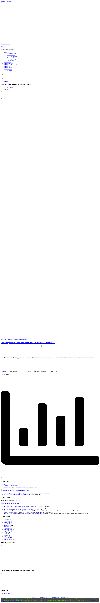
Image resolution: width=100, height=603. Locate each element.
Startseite (6, 87)
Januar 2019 (7, 524)
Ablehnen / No (6, 601)
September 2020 (8, 519)
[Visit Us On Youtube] (50, 597)
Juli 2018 (6, 532)
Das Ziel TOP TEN (8, 484)
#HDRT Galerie (8, 67)
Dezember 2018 (8, 525)
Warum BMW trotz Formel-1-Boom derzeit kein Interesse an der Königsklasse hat (24, 512)
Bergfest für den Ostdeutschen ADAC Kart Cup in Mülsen (18, 494)
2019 (11, 87)
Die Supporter (10, 60)
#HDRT (6, 81)
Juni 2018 (6, 533)
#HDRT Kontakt (8, 69)
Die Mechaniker (11, 57)
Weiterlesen (3, 376)
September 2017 (8, 539)
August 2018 (7, 531)
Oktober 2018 (7, 528)
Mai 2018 (6, 535)
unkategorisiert (23, 339)
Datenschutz (13, 71)
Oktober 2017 (7, 538)
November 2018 (8, 526)
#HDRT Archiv (4, 500)
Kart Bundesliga (9, 339)
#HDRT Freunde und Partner (11, 64)
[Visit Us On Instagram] (62, 597)
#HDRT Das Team (11, 53)
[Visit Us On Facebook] (38, 597)
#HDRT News (7, 62)
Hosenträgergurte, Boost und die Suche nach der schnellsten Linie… (28, 343)
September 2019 (8, 521)
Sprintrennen (16, 339)
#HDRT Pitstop (7, 66)
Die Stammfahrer (11, 55)
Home (5, 52)
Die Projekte (13, 59)
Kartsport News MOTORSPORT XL (17, 490)
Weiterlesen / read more (15, 601)
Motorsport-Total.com (12, 503)
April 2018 (6, 536)
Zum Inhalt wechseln (6, 1)
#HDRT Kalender (8, 63)
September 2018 (8, 529)
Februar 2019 (7, 522)
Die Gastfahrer (13, 56)
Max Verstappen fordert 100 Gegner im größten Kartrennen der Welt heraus (22, 493)
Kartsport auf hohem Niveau (11, 485)
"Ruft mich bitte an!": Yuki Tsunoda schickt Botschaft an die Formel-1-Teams (23, 506)
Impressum (9, 70)
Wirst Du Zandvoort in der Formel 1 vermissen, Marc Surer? (19, 509)
